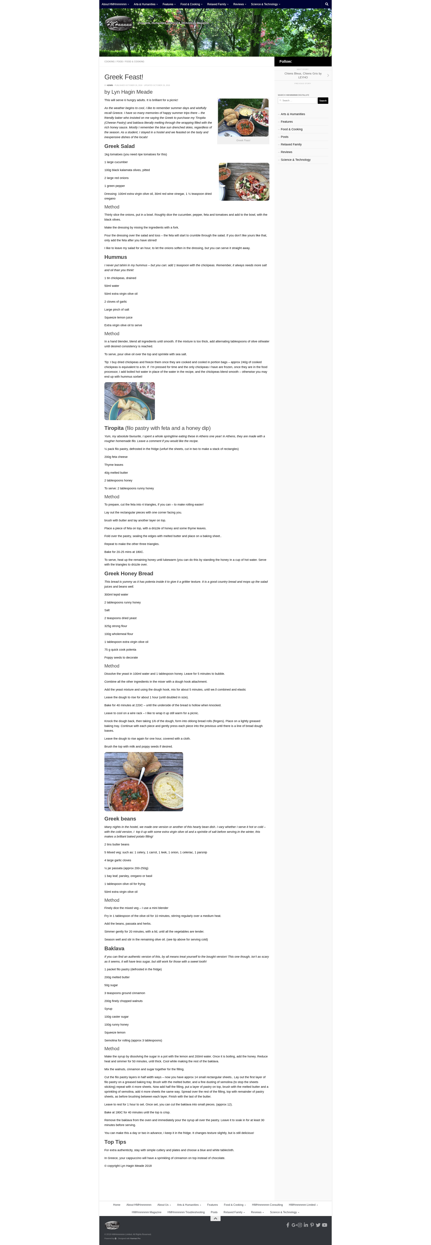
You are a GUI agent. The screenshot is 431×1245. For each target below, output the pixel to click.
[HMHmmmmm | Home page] (119, 23)
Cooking (109, 61)
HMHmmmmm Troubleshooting (186, 1212)
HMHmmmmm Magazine (146, 1212)
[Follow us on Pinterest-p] (316, 61)
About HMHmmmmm (114, 4)
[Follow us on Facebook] (298, 61)
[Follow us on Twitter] (320, 61)
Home (116, 1204)
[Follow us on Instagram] (307, 61)
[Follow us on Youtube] (325, 61)
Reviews (238, 4)
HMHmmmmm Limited (302, 1204)
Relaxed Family (216, 4)
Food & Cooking (190, 4)
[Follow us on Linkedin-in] (311, 61)
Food (120, 61)
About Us (163, 1204)
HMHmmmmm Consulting (267, 1204)
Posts (284, 137)
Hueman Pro (135, 1238)
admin (110, 85)
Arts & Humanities (144, 4)
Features (168, 4)
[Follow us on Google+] (303, 61)
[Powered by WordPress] (116, 1238)
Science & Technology (264, 4)
